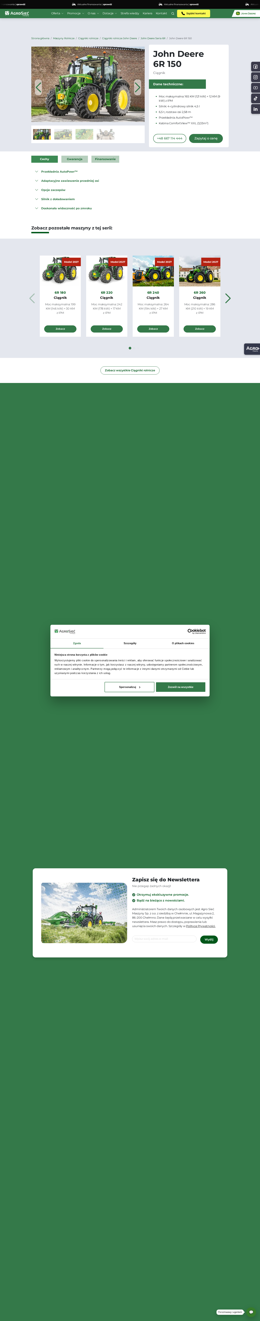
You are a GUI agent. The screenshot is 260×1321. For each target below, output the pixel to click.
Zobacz (60, 328)
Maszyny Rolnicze (63, 38)
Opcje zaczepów (53, 190)
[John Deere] (246, 13)
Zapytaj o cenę (206, 138)
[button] (172, 13)
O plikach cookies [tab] (183, 643)
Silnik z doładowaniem (58, 199)
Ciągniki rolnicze (88, 38)
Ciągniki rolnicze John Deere (119, 38)
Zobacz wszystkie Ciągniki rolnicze (130, 370)
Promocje (74, 13)
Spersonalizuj (127, 686)
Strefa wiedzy (130, 13)
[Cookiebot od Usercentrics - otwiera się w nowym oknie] (190, 631)
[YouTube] (255, 88)
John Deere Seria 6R (153, 38)
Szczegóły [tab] (130, 643)
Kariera (147, 13)
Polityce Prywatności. (200, 926)
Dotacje (108, 13)
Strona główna (40, 38)
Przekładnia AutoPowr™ (59, 171)
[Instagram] (255, 77)
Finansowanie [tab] (105, 159)
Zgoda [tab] (77, 643)
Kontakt (161, 13)
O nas (92, 13)
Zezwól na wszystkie (180, 686)
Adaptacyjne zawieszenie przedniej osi (70, 180)
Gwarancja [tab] (74, 159)
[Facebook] (255, 66)
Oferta (55, 13)
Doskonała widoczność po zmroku (66, 208)
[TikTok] (255, 98)
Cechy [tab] (44, 159)
